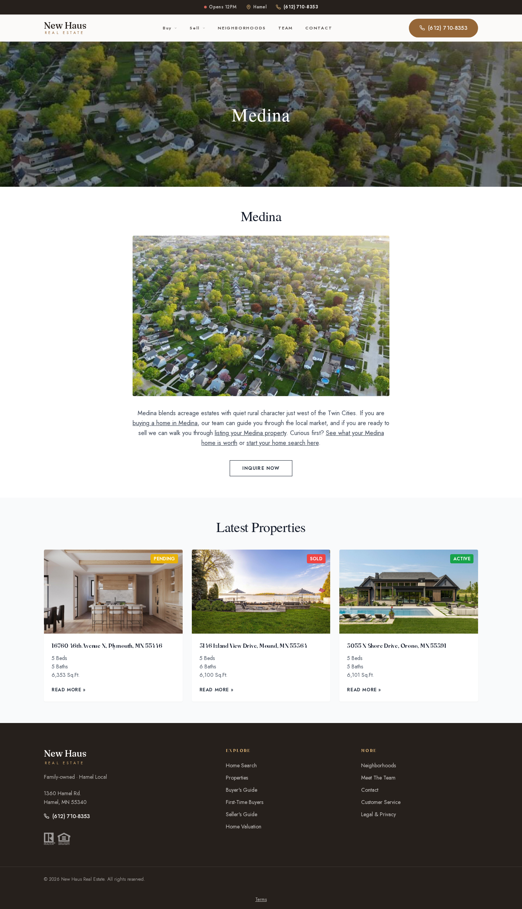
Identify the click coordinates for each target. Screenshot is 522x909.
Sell (195, 28)
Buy (167, 28)
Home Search (241, 765)
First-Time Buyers (244, 802)
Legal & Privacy (378, 814)
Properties (237, 777)
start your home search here (282, 442)
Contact (318, 28)
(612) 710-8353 (301, 7)
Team (285, 28)
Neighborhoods (242, 28)
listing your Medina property (250, 433)
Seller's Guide (241, 814)
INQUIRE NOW (260, 468)
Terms (261, 899)
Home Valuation (243, 826)
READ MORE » (69, 689)
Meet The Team (378, 777)
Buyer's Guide (241, 790)
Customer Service (380, 802)
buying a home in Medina (165, 423)
